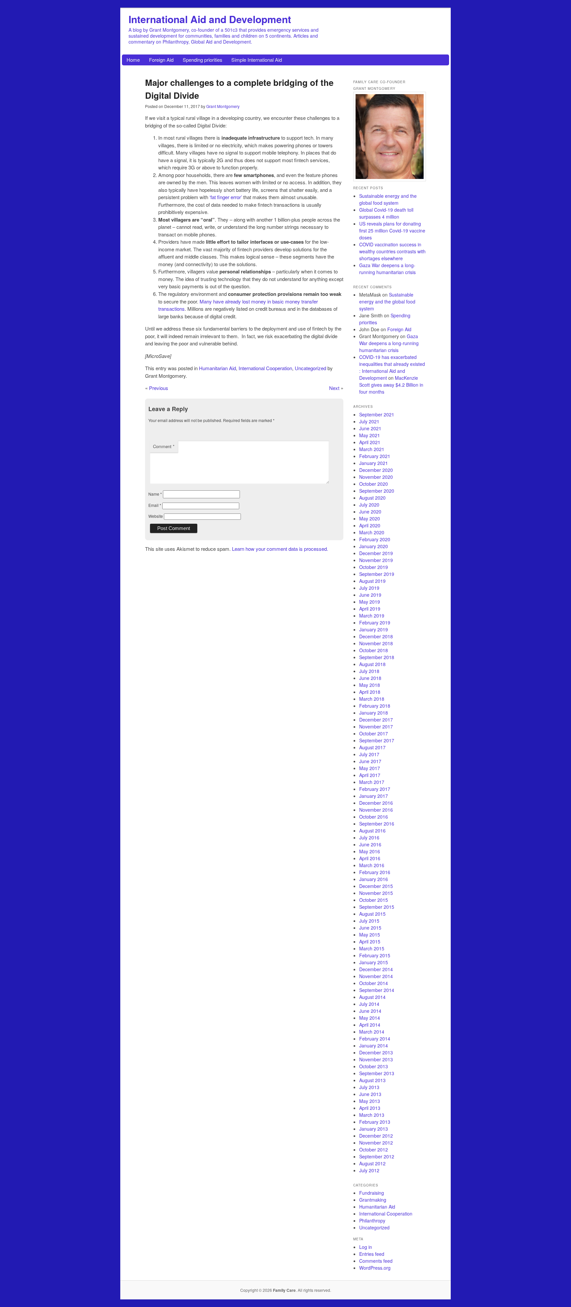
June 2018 (370, 678)
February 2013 (374, 1121)
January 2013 (373, 1128)
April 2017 (369, 775)
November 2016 (376, 809)
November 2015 (376, 893)
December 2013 (376, 1052)
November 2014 (376, 976)
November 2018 (376, 643)
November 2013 (376, 1059)
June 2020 (370, 511)
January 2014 (373, 1045)
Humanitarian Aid (217, 368)
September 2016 (376, 823)
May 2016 (369, 851)
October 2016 (373, 816)
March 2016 (371, 865)
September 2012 (376, 1156)
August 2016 (372, 830)
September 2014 (376, 990)
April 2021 (369, 442)
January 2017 (373, 796)
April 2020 (369, 525)
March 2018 (371, 698)
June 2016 (370, 844)
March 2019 (371, 615)
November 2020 (376, 477)
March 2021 (371, 449)
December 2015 (376, 886)
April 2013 (369, 1108)
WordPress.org (375, 1267)
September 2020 (376, 490)
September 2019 (376, 574)
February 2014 (374, 1038)
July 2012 (369, 1170)
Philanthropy (372, 1220)
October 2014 (373, 983)
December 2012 (376, 1135)
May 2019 (369, 601)
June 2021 (370, 428)
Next (334, 387)
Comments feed (376, 1260)
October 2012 (373, 1149)
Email (154, 505)
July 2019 (369, 587)
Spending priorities (202, 59)
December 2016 (376, 802)
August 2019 (372, 581)
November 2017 (376, 726)
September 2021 (376, 414)
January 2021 (373, 463)
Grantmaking (372, 1199)
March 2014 (371, 1031)
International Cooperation (265, 368)
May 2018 (369, 685)
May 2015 (369, 934)
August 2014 (372, 997)
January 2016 (373, 879)
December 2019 (376, 553)
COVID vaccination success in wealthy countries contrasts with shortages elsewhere (392, 251)
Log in (365, 1247)
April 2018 (369, 692)
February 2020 (374, 539)
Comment (163, 446)
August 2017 (372, 747)
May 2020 (369, 518)
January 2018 (373, 712)
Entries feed (371, 1254)
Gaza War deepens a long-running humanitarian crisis (387, 268)
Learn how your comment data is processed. (280, 548)
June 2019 (370, 594)
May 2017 (369, 768)
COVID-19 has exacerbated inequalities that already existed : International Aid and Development (392, 367)
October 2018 (373, 650)
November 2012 (376, 1142)
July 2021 (369, 421)
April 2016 (369, 858)
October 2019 (373, 567)
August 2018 (372, 664)
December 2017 (376, 719)
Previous (158, 387)
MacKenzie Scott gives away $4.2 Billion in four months (391, 384)
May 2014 (369, 1017)
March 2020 (371, 532)
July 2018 (369, 671)
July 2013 (369, 1087)
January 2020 (373, 546)
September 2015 (376, 906)
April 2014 (369, 1024)
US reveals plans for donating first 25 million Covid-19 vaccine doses (392, 230)
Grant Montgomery (223, 106)
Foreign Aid (161, 59)
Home (133, 59)
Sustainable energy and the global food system (388, 199)
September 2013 (376, 1073)
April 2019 (369, 608)
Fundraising (371, 1192)
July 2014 (369, 1004)
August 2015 (372, 913)
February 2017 (374, 789)
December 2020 (376, 470)
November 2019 (376, 560)
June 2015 (370, 927)
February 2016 (374, 872)
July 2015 (369, 920)
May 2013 (369, 1101)
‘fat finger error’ (225, 197)
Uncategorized (310, 368)
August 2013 (372, 1080)
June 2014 (370, 1010)
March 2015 (371, 948)
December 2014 (376, 969)
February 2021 (374, 456)
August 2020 (372, 497)
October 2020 (373, 483)
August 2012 (372, 1163)
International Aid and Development (210, 19)
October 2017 (373, 733)
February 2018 (374, 705)
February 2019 (374, 622)
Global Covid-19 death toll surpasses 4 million (386, 213)
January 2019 (373, 629)
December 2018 (376, 636)
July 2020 (369, 504)
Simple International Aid (256, 59)
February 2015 (374, 955)
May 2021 (369, 435)
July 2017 (369, 754)
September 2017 (376, 740)
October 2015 (373, 900)
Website (155, 516)
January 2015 (373, 962)
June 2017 (370, 761)
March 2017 (371, 782)
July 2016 (369, 837)
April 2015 (369, 941)
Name (155, 494)
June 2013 (370, 1094)
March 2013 (371, 1115)
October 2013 (373, 1066)
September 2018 (376, 657)
